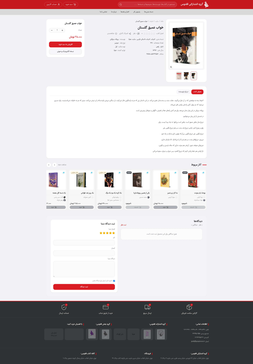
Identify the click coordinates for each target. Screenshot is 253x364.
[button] (186, 45)
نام (114, 237)
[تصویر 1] (194, 76)
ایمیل (113, 248)
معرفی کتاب (197, 92)
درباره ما (113, 12)
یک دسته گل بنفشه (59, 193)
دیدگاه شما (111, 259)
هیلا (115, 50)
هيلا (129, 39)
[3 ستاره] (107, 233)
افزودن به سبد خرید (65, 44)
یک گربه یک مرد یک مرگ (114, 193)
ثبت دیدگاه (84, 287)
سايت (157, 21)
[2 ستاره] (110, 233)
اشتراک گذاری (123, 33)
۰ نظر (135, 33)
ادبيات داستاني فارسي (143, 39)
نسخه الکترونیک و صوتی (65, 51)
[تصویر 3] (179, 76)
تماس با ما (103, 12)
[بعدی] (48, 165)
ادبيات (151, 21)
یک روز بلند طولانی (87, 193)
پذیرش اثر (136, 12)
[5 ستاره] (101, 233)
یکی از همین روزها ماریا (142, 193)
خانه (162, 21)
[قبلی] (54, 165)
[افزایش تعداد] (62, 30)
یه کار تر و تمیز (172, 193)
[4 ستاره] (104, 233)
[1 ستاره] (113, 233)
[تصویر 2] (186, 76)
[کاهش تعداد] (51, 30)
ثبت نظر (123, 225)
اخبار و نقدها (125, 12)
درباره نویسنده (183, 92)
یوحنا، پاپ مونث (199, 193)
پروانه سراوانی (114, 39)
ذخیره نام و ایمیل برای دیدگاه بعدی (102, 281)
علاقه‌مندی (110, 33)
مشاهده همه (62, 165)
